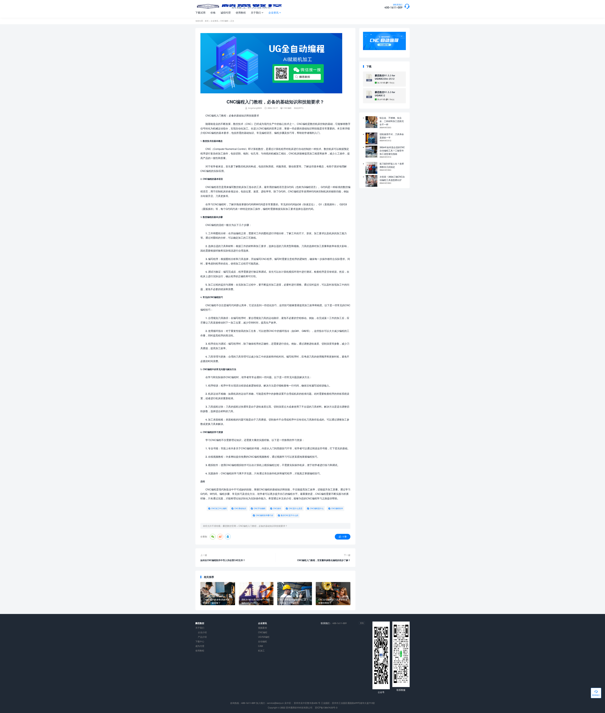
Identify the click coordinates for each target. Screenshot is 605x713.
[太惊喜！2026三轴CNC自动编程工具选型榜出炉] (371, 181)
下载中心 (199, 641)
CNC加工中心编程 (219, 508)
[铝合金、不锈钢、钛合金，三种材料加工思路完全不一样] (371, 122)
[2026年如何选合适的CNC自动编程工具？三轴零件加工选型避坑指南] (371, 151)
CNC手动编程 (259, 508)
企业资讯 (274, 12)
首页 (207, 21)
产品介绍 (202, 637)
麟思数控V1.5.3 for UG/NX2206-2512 (385, 77)
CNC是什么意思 (295, 508)
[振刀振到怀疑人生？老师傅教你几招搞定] (371, 168)
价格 (213, 12)
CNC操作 (277, 508)
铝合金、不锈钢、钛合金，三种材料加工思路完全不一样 (392, 121)
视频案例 (262, 627)
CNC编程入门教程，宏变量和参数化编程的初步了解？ (323, 560)
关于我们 (257, 12)
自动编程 (262, 641)
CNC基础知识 (240, 508)
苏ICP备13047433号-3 (326, 707)
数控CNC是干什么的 (289, 515)
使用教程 (241, 12)
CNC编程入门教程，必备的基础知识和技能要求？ (263, 526)
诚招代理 (226, 12)
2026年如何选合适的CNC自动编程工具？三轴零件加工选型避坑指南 (392, 150)
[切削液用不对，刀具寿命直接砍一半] (371, 138)
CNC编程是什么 (317, 508)
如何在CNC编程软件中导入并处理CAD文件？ (222, 560)
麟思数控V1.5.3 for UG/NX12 (385, 94)
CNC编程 (224, 21)
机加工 (261, 650)
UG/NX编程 (263, 637)
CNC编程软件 (337, 508)
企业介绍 (202, 632)
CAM (260, 646)
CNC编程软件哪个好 (264, 515)
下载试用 (200, 12)
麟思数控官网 (229, 526)
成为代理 (199, 646)
